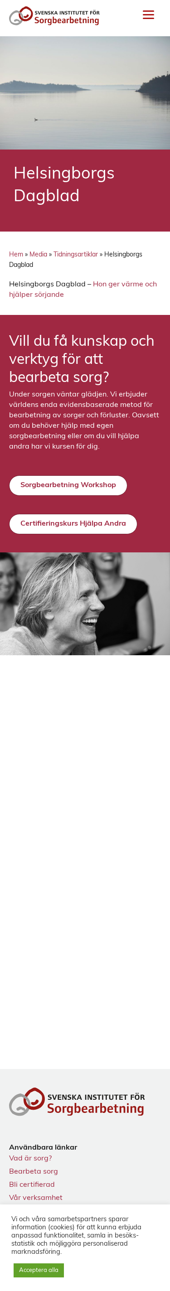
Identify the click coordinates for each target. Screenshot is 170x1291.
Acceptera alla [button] (38, 1270)
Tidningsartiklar (75, 254)
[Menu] (148, 15)
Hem (16, 254)
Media (38, 254)
